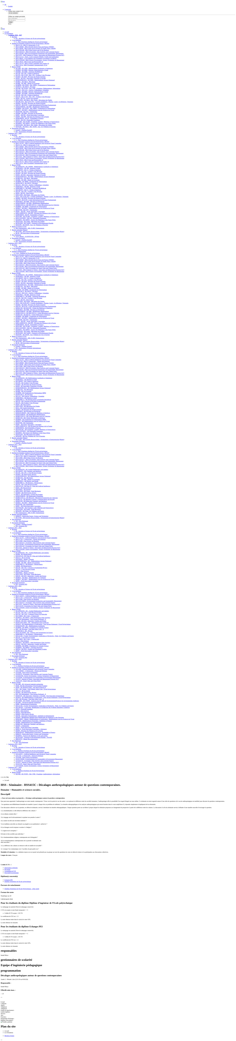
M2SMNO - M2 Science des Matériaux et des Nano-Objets (32, 433)
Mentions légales (9, 1036)
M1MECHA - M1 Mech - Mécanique (26, 178)
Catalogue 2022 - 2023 (14, 444)
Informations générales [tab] (11, 868)
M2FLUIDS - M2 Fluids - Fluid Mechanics (28, 491)
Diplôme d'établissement (19, 251)
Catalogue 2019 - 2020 (14, 659)
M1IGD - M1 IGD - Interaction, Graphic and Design (30, 621)
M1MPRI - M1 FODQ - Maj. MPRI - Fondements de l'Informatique (35, 85)
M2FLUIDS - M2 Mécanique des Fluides (27, 406)
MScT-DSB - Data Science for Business (27, 541)
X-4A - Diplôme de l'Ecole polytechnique (27, 253)
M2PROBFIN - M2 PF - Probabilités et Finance (29, 118)
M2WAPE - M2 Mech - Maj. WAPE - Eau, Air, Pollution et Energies (35, 126)
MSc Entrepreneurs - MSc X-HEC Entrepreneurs (29, 228)
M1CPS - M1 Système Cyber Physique (26, 383)
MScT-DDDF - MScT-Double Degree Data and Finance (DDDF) (34, 47)
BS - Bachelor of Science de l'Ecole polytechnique (30, 353)
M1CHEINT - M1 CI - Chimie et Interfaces (28, 170)
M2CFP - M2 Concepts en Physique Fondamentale (30, 401)
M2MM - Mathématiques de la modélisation (28, 722)
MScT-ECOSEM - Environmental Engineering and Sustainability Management (38, 601)
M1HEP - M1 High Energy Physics (25, 474)
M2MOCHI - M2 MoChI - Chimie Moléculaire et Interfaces (32, 315)
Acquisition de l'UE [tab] (10, 871)
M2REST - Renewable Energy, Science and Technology (31, 516)
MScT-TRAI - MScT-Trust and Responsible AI (29, 62)
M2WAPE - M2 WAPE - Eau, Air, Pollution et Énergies (31, 225)
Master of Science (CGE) (19, 226)
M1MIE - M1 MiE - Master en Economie (27, 83)
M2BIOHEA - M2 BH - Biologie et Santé (27, 186)
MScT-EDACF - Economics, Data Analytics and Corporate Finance (35, 543)
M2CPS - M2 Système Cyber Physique (26, 403)
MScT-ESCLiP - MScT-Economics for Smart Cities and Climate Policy (36, 155)
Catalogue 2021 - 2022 (14, 528)
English (10, 6)
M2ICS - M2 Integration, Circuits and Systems (29, 494)
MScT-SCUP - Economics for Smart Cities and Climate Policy (33, 606)
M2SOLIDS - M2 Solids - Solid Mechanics (28, 509)
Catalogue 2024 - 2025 (14, 243)
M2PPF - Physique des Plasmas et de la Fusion (29, 731)
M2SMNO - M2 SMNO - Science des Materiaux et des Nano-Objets (35, 123)
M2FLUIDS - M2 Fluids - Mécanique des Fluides (30, 195)
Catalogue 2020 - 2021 (14, 586)
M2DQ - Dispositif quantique (24, 709)
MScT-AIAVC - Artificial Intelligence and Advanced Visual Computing (36, 596)
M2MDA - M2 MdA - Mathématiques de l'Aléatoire (30, 577)
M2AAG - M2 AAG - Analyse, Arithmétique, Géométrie (32, 90)
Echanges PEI (8, 880)
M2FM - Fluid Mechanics (23, 712)
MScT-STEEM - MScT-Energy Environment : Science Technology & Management (39, 60)
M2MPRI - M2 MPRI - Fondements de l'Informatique (31, 206)
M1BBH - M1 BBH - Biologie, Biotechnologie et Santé (31, 70)
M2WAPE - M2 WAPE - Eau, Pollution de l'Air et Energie (32, 335)
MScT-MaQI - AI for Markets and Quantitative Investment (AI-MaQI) (35, 58)
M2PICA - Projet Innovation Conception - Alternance (31, 729)
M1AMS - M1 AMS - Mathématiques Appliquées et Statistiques (34, 68)
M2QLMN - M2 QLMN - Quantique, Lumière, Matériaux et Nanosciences (37, 216)
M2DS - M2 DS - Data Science (24, 193)
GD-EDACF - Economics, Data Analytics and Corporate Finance (34, 761)
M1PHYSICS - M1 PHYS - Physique (26, 183)
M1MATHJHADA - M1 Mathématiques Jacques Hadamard (33, 388)
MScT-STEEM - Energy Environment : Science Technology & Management (37, 549)
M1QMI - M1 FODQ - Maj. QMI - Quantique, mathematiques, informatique (37, 774)
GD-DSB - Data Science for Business (26, 672)
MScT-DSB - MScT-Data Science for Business (29, 263)
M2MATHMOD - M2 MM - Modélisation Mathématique (32, 107)
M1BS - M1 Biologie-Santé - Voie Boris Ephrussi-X (30, 687)
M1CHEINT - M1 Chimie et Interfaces (26, 381)
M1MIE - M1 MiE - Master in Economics (27, 562)
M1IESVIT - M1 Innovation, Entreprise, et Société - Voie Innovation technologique (39, 696)
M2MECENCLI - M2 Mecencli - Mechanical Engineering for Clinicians (36, 498)
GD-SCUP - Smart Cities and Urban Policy (28, 681)
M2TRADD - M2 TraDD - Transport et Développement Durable (34, 223)
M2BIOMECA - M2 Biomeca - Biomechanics (29, 483)
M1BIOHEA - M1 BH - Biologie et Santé (27, 168)
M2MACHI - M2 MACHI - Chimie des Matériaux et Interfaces (33, 308)
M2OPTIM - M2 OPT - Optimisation (26, 112)
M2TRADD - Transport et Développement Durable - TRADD (33, 737)
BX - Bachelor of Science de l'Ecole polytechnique (30, 38)
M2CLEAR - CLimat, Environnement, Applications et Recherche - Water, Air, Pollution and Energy (44, 636)
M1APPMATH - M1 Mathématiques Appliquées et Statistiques (33, 378)
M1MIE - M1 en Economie (23, 391)
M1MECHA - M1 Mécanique (24, 389)
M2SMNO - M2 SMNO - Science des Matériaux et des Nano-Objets (35, 220)
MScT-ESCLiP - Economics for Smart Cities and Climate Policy (34, 546)
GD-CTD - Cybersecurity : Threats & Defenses (29, 756)
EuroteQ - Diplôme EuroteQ (23, 130)
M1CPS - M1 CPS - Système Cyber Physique (28, 171)
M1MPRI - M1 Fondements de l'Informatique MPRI (30, 393)
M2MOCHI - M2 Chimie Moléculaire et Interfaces (30, 418)
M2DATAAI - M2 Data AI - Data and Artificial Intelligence (32, 486)
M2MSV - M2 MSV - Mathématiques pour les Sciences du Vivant (34, 110)
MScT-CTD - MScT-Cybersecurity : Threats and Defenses (32, 361)
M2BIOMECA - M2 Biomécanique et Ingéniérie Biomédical (33, 399)
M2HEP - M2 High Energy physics (25, 493)
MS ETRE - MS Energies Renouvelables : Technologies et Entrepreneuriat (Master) (39, 231)
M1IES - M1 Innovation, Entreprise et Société (28, 386)
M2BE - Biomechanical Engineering (26, 704)
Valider (10, 22)
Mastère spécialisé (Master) (20, 230)
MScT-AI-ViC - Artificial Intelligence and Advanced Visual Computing (36, 538)
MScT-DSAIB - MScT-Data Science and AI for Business (32, 50)
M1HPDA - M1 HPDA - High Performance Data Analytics (32, 617)
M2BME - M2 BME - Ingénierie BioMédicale (28, 93)
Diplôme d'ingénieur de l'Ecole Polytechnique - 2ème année (21, 889)
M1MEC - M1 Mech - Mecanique (25, 82)
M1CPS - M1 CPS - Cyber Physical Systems (28, 473)
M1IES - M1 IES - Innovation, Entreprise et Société (30, 78)
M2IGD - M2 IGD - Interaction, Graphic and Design (30, 576)
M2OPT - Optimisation (22, 726)
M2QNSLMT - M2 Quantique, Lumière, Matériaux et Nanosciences (35, 429)
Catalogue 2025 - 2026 (14, 133)
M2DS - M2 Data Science (23, 404)
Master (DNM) (16, 67)
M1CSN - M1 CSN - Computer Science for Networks (31, 614)
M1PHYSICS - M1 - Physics (24, 631)
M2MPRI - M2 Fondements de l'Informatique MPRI (30, 419)
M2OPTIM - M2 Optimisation (24, 423)
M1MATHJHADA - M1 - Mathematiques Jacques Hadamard (33, 561)
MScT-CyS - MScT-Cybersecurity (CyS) (27, 45)
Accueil (6, 32)
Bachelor (14, 37)
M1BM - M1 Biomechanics (23, 554)
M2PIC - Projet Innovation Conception (26, 581)
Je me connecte (13, 13)
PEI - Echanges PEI (21, 526)
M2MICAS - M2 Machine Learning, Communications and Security (35, 499)
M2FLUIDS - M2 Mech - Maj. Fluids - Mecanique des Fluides (33, 100)
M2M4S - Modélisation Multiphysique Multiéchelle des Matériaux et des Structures (39, 717)
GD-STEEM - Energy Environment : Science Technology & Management (37, 766)
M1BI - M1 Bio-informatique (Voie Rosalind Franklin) (31, 686)
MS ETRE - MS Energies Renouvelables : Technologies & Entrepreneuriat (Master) (39, 518)
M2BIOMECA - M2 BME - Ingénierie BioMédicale (30, 188)
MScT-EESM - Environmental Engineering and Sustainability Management (37, 544)
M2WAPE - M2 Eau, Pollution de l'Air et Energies (30, 436)
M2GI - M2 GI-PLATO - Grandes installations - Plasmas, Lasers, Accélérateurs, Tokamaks (41, 196)
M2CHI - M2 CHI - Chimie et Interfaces (27, 95)
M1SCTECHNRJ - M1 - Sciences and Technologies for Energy (34, 632)
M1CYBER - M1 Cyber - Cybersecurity (27, 616)
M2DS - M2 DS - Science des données (26, 98)
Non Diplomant (16, 235)
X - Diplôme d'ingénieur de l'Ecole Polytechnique (29, 771)
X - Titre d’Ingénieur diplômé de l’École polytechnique (31, 42)
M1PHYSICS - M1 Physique (24, 394)
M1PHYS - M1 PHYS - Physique (25, 87)
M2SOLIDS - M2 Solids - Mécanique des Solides (30, 221)
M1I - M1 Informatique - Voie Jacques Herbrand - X (30, 619)
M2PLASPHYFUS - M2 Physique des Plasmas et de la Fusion (33, 426)
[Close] (1, 997)
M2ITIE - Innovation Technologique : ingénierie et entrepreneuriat (34, 716)
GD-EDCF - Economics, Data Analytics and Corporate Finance (34, 674)
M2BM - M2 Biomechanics (23, 566)
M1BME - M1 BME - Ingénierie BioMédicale (28, 72)
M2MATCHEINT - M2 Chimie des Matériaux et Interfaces (32, 413)
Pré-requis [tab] (7, 869)
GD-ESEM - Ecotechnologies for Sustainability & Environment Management (37, 677)
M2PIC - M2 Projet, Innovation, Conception (28, 424)
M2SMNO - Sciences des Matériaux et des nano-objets (31, 736)
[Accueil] (3, 1)
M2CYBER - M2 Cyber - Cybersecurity (27, 639)
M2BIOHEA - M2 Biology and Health (26, 481)
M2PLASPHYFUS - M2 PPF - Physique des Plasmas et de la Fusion (35, 213)
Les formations (8, 33)
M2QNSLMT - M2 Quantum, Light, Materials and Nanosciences (34, 508)
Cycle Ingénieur (16, 40)
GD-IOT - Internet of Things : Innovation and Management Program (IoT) (37, 679)
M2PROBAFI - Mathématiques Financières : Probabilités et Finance (35, 732)
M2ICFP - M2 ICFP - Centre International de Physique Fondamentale (35, 105)
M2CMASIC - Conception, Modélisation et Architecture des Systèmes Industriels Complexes (42, 707)
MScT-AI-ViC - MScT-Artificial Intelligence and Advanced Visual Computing (38, 143)
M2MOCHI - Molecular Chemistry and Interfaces (29, 724)
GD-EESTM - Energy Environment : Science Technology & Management (37, 676)
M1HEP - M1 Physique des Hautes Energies (28, 384)
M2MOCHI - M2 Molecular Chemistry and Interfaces (31, 501)
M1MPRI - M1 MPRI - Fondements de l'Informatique (31, 181)
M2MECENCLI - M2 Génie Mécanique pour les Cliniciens (32, 416)
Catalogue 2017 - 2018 (14, 767)
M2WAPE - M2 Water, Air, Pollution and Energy (29, 511)
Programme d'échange (18, 128)
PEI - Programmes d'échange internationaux (28, 131)
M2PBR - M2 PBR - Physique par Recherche (28, 113)
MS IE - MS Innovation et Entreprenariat (27, 233)
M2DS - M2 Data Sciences (23, 488)
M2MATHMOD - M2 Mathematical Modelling (29, 496)
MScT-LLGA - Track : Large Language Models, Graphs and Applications (37, 57)
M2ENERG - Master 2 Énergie (24, 572)
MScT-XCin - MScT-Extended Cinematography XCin (31, 65)
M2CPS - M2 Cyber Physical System (26, 484)
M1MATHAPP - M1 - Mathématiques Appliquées (30, 626)
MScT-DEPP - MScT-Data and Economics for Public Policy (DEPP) (35, 48)
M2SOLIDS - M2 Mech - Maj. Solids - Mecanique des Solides (33, 125)
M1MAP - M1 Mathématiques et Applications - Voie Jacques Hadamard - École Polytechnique (43, 624)
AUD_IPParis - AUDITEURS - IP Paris (27, 236)
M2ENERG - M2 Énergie (23, 489)
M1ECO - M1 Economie (22, 557)
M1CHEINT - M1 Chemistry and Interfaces (28, 471)
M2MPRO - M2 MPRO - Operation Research (28, 647)
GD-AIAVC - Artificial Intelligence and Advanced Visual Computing (35, 754)
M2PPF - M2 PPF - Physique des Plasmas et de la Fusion (32, 117)
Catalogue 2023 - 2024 (14, 349)
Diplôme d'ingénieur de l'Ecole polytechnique (17, 881)
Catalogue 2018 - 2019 (14, 744)
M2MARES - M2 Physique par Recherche (27, 411)
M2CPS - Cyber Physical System (25, 569)
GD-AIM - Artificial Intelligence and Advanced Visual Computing (34, 669)
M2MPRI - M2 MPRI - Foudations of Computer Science (32, 646)
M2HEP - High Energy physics (24, 714)
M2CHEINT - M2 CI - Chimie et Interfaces (28, 190)
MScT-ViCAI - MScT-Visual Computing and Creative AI (32, 63)
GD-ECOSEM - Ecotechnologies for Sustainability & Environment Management (39, 759)
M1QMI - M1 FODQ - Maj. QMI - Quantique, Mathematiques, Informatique (37, 88)
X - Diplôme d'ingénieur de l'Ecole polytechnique (29, 666)
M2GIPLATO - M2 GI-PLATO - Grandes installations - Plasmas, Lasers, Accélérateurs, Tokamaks (44, 102)
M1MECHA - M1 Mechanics (24, 478)
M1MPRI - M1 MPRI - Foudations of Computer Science (32, 627)
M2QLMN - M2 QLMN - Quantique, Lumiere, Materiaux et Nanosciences (37, 121)
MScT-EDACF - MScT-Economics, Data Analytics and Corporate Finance (37, 52)
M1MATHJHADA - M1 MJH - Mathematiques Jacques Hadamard (35, 80)
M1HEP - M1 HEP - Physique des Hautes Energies (30, 77)
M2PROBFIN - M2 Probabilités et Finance (28, 428)
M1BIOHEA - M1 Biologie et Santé (26, 379)
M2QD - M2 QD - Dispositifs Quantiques (27, 120)
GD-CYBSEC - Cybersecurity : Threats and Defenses (31, 671)
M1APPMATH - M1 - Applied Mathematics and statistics (32, 553)
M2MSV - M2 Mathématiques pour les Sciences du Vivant (32, 421)
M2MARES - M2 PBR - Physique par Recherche (29, 201)
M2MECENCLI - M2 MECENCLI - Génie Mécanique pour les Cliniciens (37, 205)
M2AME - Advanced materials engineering (28, 702)
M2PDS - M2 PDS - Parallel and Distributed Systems (31, 649)
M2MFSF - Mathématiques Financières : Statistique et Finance (33, 721)
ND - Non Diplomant (21, 521)
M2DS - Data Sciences (22, 571)
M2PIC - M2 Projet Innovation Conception (28, 506)
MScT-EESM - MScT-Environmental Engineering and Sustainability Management (39, 53)
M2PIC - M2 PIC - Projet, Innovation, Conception (30, 211)
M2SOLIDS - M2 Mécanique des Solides (27, 434)
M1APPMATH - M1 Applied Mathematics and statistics (31, 469)
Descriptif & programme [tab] (11, 873)
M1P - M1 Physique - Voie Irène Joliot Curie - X (29, 629)
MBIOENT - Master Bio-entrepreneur (26, 739)
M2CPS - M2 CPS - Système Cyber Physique (28, 191)
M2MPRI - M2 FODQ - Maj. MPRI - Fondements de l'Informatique (35, 108)
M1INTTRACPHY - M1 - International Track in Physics (32, 622)
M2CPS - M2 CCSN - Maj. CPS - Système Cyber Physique (32, 97)
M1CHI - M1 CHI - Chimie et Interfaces (27, 73)
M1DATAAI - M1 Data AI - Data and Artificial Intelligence (32, 556)
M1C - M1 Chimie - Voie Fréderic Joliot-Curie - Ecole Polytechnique (35, 689)
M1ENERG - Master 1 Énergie (24, 559)
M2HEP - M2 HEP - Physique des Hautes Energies (30, 103)
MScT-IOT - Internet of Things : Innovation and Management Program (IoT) (37, 548)
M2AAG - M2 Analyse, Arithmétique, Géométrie (29, 396)
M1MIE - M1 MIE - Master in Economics (27, 479)
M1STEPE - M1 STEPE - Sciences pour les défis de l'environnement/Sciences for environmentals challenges (47, 701)
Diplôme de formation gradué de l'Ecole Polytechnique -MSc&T (30, 43)
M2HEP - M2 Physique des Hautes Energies (28, 409)
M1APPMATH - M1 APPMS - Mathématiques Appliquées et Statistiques (36, 166)
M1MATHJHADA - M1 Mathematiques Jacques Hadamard (33, 476)
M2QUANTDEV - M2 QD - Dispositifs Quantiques (30, 218)
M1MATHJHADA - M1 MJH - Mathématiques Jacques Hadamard (35, 176)
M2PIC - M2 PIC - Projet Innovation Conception (29, 115)
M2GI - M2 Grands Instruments (24, 408)
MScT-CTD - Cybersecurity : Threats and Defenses (30, 539)
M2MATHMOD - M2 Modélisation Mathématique (30, 414)
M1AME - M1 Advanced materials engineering (29, 684)
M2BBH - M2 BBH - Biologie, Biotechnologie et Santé (31, 92)
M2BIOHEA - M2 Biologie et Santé (26, 398)
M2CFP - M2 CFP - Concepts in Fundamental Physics (31, 567)
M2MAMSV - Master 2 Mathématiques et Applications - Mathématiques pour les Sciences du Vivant (44, 719)
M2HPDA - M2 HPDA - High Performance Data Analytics (32, 642)
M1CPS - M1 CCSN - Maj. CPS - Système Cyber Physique (32, 75)
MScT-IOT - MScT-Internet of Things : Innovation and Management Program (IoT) (39, 55)
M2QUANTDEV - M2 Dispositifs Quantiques (29, 431)
